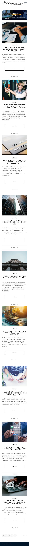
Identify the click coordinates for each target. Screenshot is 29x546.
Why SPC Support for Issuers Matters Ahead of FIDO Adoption (14, 448)
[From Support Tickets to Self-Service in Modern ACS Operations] (14, 145)
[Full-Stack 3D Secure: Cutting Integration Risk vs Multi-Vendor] (14, 376)
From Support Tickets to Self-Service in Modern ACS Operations (14, 162)
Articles (15, 45)
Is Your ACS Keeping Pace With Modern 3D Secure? (14, 276)
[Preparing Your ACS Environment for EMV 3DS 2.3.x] (14, 205)
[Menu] (25, 3)
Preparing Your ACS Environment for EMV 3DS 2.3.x (14, 222)
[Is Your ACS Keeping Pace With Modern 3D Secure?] (14, 261)
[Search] (21, 3)
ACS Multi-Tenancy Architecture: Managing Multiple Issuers (14, 502)
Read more (14, 69)
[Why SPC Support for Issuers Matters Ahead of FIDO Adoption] (14, 432)
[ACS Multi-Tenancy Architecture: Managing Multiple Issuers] (14, 486)
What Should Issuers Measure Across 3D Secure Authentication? (14, 49)
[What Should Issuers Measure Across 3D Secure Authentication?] (14, 32)
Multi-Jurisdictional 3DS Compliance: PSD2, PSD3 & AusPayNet (14, 333)
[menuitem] (21, 3)
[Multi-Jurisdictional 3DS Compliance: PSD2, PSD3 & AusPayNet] (14, 316)
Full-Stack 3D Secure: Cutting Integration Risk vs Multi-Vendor (15, 393)
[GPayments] (12, 3)
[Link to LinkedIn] (26, 544)
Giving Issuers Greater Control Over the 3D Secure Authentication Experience (15, 107)
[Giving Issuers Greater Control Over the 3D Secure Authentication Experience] (14, 90)
